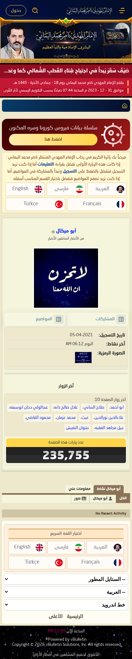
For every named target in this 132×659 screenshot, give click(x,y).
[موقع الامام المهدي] (89, 10)
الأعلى (56, 616)
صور (77, 498)
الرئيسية (75, 616)
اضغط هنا (53, 139)
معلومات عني (79, 489)
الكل (123, 498)
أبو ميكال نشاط (108, 489)
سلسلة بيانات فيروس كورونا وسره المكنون (53, 128)
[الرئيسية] (122, 10)
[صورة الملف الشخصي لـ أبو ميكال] (66, 278)
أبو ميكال (100, 498)
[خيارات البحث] (35, 10)
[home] (123, 105)
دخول (16, 10)
